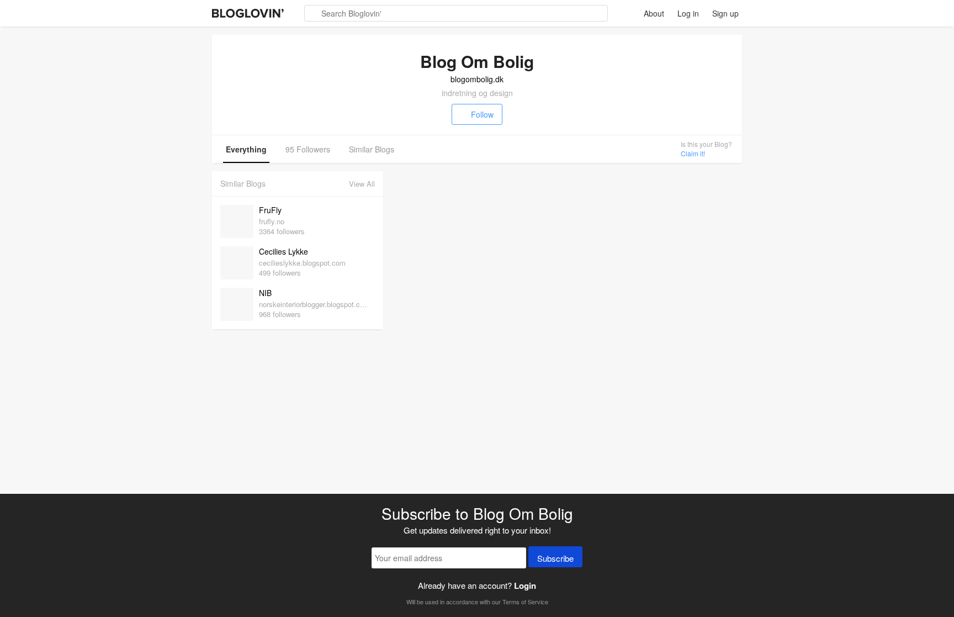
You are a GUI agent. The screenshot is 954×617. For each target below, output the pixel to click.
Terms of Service (525, 601)
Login (525, 585)
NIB (265, 293)
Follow (482, 114)
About (654, 13)
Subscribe (555, 558)
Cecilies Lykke (283, 251)
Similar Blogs (371, 149)
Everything (246, 149)
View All (362, 183)
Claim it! (693, 153)
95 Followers (307, 149)
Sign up (725, 13)
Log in (688, 13)
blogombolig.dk (477, 79)
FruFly (270, 210)
